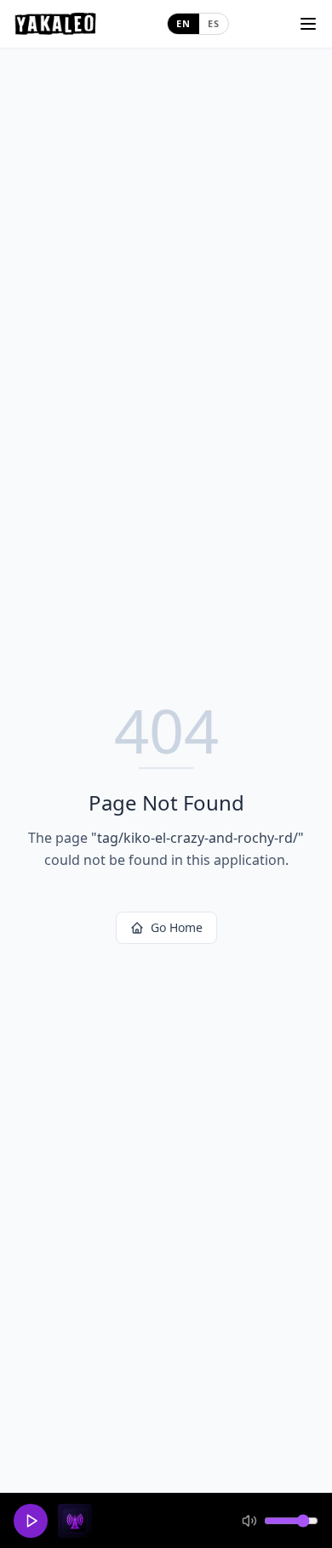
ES (214, 23)
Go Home (177, 927)
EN (183, 23)
